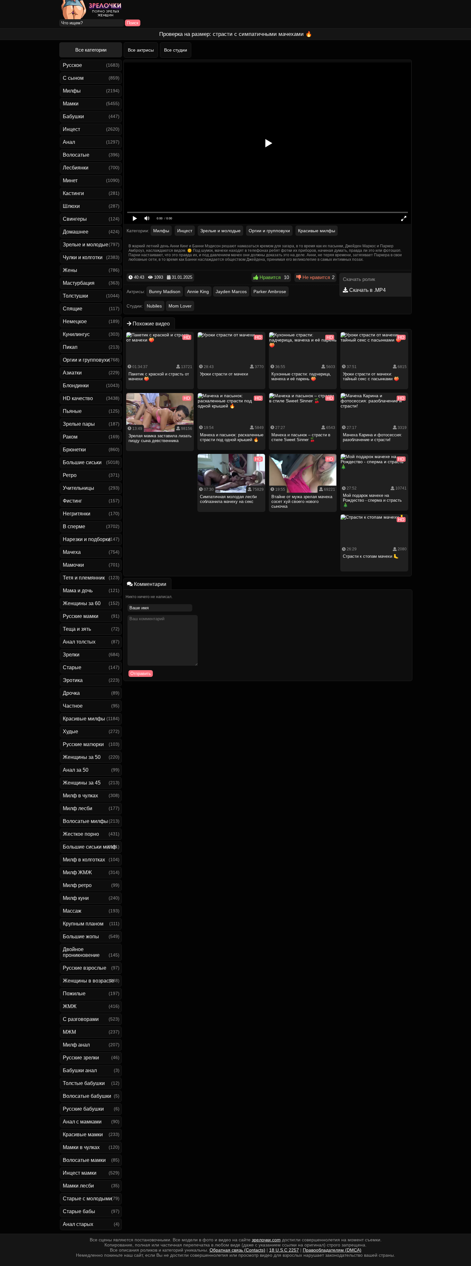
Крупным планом (83, 923)
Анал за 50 (75, 770)
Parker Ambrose (269, 291)
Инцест (71, 129)
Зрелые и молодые (85, 244)
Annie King (198, 291)
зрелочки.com (266, 1239)
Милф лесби (77, 808)
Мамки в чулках (81, 1147)
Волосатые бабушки (87, 1096)
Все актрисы (141, 50)
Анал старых (78, 1224)
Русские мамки (80, 616)
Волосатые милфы (85, 821)
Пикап (70, 347)
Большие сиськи (82, 462)
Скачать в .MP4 (367, 290)
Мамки (70, 103)
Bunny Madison (164, 291)
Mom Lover (180, 305)
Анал (69, 142)
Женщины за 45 (82, 782)
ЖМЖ (70, 1006)
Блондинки (76, 385)
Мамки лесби (78, 1185)
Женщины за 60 (82, 603)
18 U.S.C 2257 (284, 1250)
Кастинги (73, 193)
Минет (70, 180)
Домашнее (75, 231)
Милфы (72, 91)
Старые (72, 667)
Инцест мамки (79, 1173)
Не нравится (315, 277)
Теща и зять (77, 629)
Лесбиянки (75, 167)
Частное (73, 706)
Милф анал (76, 1045)
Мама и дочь (78, 590)
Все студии (175, 50)
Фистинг (72, 501)
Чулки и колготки (83, 257)
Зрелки (71, 654)
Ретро (70, 475)
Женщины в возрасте (88, 980)
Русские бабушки (83, 1109)
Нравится (269, 277)
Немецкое (75, 321)
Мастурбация (79, 283)
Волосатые (76, 155)
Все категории (90, 50)
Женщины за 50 (82, 757)
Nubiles (154, 305)
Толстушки (75, 296)
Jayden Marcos (231, 291)
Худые (70, 731)
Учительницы (78, 488)
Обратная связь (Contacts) (237, 1250)
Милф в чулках (80, 795)
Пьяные (72, 411)
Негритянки (76, 513)
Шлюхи (71, 206)
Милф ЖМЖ (77, 872)
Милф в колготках (84, 859)
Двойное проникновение (81, 952)
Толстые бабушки (84, 1083)
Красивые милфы (84, 718)
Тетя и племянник (84, 577)
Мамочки (73, 565)
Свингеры (75, 219)
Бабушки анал (80, 1070)
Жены (70, 270)
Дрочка (71, 693)
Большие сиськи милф (89, 847)
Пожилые (74, 993)
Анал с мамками (82, 1121)
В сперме (74, 526)
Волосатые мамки (84, 1160)
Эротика (73, 680)
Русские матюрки (83, 744)
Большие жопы (81, 936)
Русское (72, 65)
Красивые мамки (83, 1134)
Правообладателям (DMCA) (332, 1250)
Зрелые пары (79, 424)
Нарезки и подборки (87, 539)
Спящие (72, 308)
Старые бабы (79, 1211)
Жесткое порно (81, 834)
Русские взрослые (84, 968)
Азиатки (72, 372)
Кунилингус (76, 334)
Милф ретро (77, 885)
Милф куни (76, 898)
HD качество (78, 398)
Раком (70, 437)
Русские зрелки (81, 1057)
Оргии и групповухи (86, 360)
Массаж (72, 911)
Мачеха (72, 552)
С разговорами (81, 1019)
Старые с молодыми (87, 1198)
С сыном (73, 78)
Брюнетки (74, 449)
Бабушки (73, 116)
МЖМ (69, 1032)
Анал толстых (79, 642)
